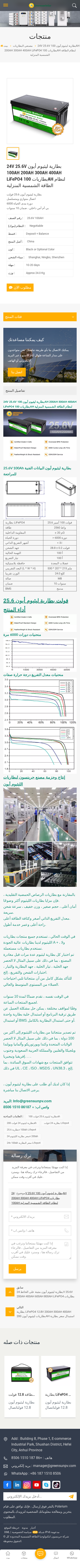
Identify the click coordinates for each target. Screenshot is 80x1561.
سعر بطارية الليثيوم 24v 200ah (22, 1136)
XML (7, 1532)
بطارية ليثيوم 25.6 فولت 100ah (44, 1116)
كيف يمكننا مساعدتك (26, 339)
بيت (6, 45)
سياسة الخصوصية (22, 1532)
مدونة (25, 1527)
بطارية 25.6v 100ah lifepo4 (21, 1129)
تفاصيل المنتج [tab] (15, 391)
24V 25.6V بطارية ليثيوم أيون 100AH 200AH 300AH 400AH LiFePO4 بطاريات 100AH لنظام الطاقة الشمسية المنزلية (38, 1198)
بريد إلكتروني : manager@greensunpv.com (43, 1466)
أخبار (33, 1527)
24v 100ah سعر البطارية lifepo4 (23, 1143)
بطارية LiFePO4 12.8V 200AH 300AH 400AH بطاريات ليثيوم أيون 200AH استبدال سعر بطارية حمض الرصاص (58, 1394)
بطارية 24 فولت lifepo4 (56, 1123)
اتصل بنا (16, 372)
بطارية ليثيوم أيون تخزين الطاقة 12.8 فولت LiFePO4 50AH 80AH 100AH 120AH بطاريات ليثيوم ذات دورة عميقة (21, 1394)
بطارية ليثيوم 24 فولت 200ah (21, 1123)
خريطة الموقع (11, 1527)
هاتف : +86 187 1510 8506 (31, 1458)
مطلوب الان (22, 287)
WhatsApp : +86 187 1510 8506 (36, 1473)
